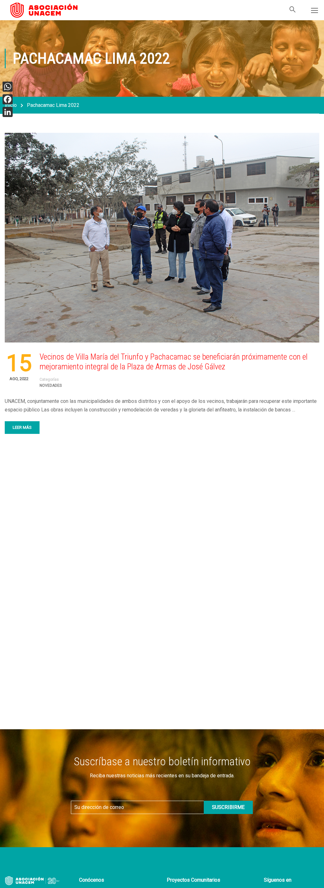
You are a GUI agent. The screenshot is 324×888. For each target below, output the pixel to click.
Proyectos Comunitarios (193, 880)
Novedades (51, 385)
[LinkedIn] (7, 112)
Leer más (22, 427)
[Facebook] (7, 99)
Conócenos (91, 880)
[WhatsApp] (7, 86)
